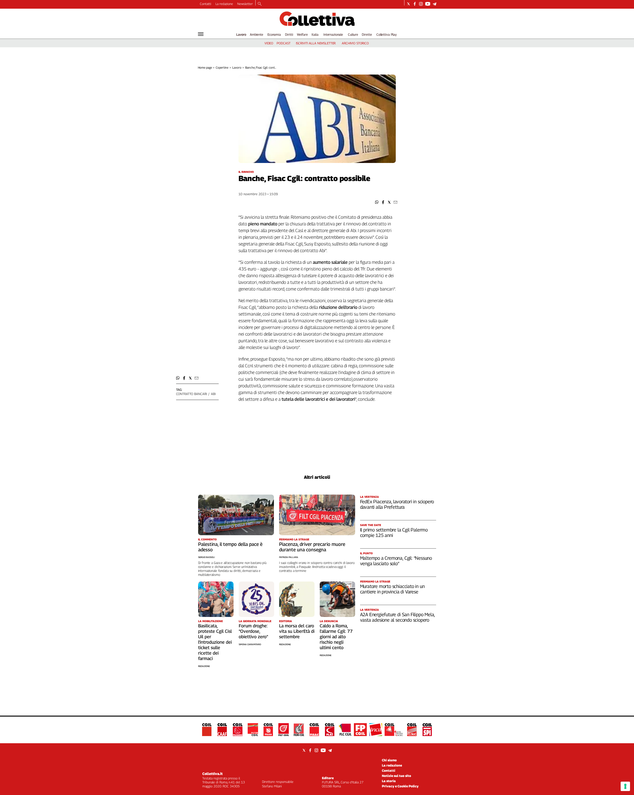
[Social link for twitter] (408, 4)
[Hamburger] (201, 34)
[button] (377, 202)
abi (213, 394)
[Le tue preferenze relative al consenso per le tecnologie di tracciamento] (625, 786)
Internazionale (333, 34)
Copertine (222, 67)
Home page (205, 67)
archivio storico (355, 43)
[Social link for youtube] (427, 4)
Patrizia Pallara (288, 557)
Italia (315, 34)
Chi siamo (389, 760)
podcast (283, 43)
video (268, 43)
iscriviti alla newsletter (316, 43)
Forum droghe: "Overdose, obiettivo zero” (253, 631)
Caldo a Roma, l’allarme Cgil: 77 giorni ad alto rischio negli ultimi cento (336, 636)
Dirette (367, 34)
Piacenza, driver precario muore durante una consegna (312, 546)
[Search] (260, 4)
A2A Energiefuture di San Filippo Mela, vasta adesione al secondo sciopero (397, 617)
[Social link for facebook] (415, 4)
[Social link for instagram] (421, 4)
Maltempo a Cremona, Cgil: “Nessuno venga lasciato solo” (396, 560)
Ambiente (256, 34)
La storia (389, 781)
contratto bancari (191, 394)
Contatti (205, 4)
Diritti (289, 34)
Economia (274, 34)
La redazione (224, 4)
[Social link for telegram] (434, 4)
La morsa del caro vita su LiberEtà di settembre (297, 631)
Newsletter (245, 4)
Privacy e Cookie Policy (400, 786)
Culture (353, 34)
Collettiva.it (212, 773)
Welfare (302, 34)
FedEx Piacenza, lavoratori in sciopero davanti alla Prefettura (397, 504)
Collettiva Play (386, 34)
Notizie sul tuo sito (396, 776)
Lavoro (241, 34)
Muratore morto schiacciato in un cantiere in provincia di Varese (392, 588)
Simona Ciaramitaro (250, 644)
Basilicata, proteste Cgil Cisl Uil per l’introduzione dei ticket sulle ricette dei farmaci (215, 642)
